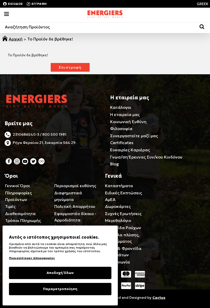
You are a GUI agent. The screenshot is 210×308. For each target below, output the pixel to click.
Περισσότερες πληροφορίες (32, 258)
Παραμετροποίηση (60, 289)
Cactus (158, 297)
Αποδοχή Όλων (60, 273)
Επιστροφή (70, 67)
